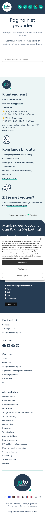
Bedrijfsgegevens (10, 374)
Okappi (34, 511)
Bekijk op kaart (9, 178)
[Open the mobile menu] (41, 7)
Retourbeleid (8, 378)
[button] (41, 239)
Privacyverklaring (12, 504)
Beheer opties (22, 275)
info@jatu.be (17, 103)
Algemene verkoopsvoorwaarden (17, 370)
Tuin (8, 295)
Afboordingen (11, 298)
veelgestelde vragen (17, 205)
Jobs (4, 358)
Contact (6, 324)
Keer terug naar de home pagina (21, 40)
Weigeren (22, 269)
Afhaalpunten (8, 328)
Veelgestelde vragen (11, 332)
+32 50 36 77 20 (13, 99)
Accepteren (22, 262)
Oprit (8, 292)
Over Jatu (7, 362)
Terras (9, 289)
